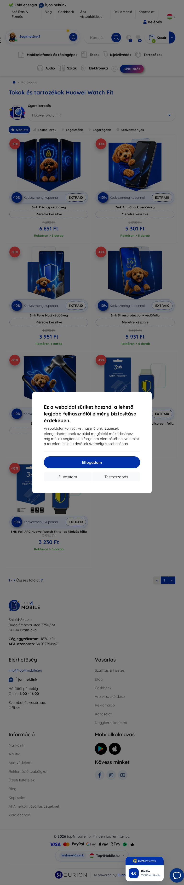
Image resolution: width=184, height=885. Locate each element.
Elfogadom (92, 462)
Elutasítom (67, 476)
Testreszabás (116, 476)
